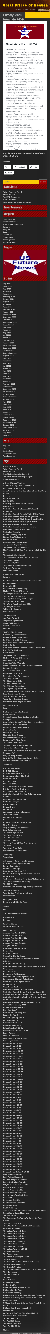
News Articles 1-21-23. (12, 1043)
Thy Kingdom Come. (12, 606)
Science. (6, 232)
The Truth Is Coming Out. (14, 1264)
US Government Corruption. (16, 914)
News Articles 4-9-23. (12, 1110)
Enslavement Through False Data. (18, 979)
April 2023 (7, 335)
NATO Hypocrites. (11, 1041)
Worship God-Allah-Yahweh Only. (17, 202)
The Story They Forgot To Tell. (16, 1257)
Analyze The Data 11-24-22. (15, 938)
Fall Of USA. (8, 501)
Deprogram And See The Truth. (16, 776)
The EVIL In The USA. (12, 1223)
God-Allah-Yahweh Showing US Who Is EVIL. (22, 1002)
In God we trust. (10, 540)
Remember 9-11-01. (11, 1200)
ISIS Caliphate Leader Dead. (15, 542)
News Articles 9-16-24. (12, 1162)
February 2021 (9, 384)
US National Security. (12, 1293)
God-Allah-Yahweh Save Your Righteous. (21, 517)
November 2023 (9, 317)
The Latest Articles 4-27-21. (15, 1239)
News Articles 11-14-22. (13, 1066)
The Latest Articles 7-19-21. (15, 1244)
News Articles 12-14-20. (13, 1077)
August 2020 (8, 399)
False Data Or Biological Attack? (17, 982)
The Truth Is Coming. (12, 1267)
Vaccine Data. (9, 1311)
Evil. (5, 910)
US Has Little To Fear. (12, 1290)
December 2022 (9, 345)
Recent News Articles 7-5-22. (15, 1195)
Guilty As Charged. (11, 802)
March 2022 (8, 368)
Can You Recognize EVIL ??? (16, 773)
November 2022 (9, 348)
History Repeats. (10, 804)
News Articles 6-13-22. (12, 1123)
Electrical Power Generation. (15, 725)
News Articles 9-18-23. (12, 1164)
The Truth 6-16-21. (11, 1259)
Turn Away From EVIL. (12, 848)
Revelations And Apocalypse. (16, 676)
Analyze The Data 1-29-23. (14, 933)
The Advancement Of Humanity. (17, 881)
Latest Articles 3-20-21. (13, 1023)
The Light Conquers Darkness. (16, 689)
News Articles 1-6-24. (12, 1048)
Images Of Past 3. (10, 1015)
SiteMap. (6, 1330)
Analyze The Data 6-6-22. (14, 946)
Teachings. (7, 235)
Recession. (8, 1198)
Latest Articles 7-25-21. (13, 1028)
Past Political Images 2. (13, 1177)
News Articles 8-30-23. (12, 1151)
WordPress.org (9, 456)
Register (6, 446)
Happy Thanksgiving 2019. (15, 534)
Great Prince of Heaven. (13, 224)
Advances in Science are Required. (18, 861)
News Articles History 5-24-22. (16, 1172)
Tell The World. (9, 1216)
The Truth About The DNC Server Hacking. (21, 1262)
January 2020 (8, 417)
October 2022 (8, 350)
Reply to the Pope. (11, 705)
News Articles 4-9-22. (12, 1108)
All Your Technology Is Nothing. (17, 863)
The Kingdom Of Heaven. (14, 596)
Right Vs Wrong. (10, 1208)
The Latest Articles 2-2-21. (14, 1231)
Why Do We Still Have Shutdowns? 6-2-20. (21, 758)
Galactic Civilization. (12, 987)
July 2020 (7, 402)
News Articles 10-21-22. (13, 1059)
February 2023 (9, 340)
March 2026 (8, 294)
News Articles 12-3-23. (12, 1082)
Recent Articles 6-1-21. (13, 1190)
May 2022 (7, 363)
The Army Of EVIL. (11, 678)
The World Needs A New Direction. (18, 745)
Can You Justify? (10, 953)
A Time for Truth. (10, 200)
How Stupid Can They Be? (14, 871)
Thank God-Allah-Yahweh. (14, 555)
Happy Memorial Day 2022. (14, 1005)
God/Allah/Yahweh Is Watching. (17, 529)
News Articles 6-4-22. (12, 1141)
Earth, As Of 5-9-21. (11, 779)
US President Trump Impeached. (17, 1308)
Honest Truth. (9, 807)
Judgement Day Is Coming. (15, 545)
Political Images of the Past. (15, 1180)
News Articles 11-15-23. (13, 1069)
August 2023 (8, 325)
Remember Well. (10, 1205)
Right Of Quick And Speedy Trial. (17, 822)
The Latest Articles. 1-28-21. (15, 1249)
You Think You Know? (13, 1323)
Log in (5, 448)
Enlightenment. (10, 583)
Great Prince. (8, 653)
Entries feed (8, 451)
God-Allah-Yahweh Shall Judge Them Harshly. (23, 519)
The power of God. (11, 560)
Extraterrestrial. (9, 219)
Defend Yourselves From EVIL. (16, 637)
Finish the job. (9, 195)
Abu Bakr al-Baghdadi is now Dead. (18, 486)
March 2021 (8, 381)
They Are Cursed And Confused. (17, 565)
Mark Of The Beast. (11, 1036)
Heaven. (6, 227)
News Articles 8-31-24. (12, 1154)
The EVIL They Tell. (11, 840)
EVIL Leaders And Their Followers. (18, 786)
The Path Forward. (11, 1251)
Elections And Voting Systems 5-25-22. (20, 977)
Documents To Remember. (14, 974)
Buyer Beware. (9, 714)
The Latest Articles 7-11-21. (15, 1241)
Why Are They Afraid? (12, 756)
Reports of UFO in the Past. (15, 902)
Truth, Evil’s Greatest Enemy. (15, 699)
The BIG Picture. (10, 884)
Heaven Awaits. (10, 730)
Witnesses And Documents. (15, 1316)
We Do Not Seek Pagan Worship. (17, 702)
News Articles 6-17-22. (12, 1128)
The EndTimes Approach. (14, 684)
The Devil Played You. (12, 835)
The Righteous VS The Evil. (15, 601)
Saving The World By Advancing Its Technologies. (25, 1210)
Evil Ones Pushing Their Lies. (16, 789)
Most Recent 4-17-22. (12, 660)
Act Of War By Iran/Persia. (14, 488)
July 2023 (7, 327)
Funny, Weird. (9, 984)
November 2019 (9, 422)
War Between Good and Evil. (15, 851)
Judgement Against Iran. (13, 621)
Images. (6, 906)
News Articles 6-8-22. (12, 1144)
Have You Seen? (10, 1010)
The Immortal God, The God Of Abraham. (21, 558)
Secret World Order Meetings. (16, 1213)
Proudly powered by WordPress (19, 1333)
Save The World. (10, 924)
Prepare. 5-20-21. (10, 668)
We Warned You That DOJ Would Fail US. (21, 1313)
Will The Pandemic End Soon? (16, 761)
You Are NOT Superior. (13, 1321)
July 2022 (7, 358)
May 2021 (7, 376)
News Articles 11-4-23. (12, 1074)
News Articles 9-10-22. (12, 1159)
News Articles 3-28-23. (12, 1095)
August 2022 (8, 356)
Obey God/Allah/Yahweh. (14, 663)
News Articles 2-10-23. (12, 1084)
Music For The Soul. (11, 626)
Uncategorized (9, 240)
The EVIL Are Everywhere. (14, 686)
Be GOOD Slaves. (10, 771)
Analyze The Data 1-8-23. (14, 935)
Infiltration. (8, 809)
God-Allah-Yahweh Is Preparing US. (18, 477)
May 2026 (7, 289)
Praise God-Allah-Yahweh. (14, 1182)
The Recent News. (11, 1254)
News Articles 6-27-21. (12, 1136)
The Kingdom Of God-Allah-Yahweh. (19, 594)
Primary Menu (12, 15)
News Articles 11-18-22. (13, 1072)
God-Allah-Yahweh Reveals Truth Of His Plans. (23, 514)
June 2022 (7, 361)
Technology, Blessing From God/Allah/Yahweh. (23, 879)
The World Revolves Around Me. (17, 604)
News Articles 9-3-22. (12, 1169)
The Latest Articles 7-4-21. (14, 1246)
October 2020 (8, 394)
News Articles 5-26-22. (12, 1115)
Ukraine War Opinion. (12, 1282)
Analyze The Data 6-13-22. (14, 943)
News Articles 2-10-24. (12, 1087)
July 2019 (7, 433)
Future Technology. (11, 869)
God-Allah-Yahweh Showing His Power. (20, 522)
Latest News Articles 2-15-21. (15, 1030)
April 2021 (7, 379)
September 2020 (10, 397)
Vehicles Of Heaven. (12, 609)
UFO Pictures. (9, 1280)
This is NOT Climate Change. (15, 748)
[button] (4, 263)
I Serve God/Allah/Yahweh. (14, 537)
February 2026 (9, 297)
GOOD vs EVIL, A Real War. (14, 799)
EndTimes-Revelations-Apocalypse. (18, 642)
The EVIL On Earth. (11, 838)
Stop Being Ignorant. (12, 830)
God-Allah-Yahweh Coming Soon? (18, 989)
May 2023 (7, 333)
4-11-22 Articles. (10, 930)
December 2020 (9, 389)
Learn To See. (9, 1033)
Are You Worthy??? (11, 768)
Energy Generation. (11, 866)
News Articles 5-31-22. (12, 1120)
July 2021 (7, 371)
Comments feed (9, 453)
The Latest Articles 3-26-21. (15, 1233)
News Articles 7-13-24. (12, 1149)
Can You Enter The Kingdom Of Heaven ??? (22, 581)
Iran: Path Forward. (11, 618)
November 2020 (9, 392)
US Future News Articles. (13, 926)
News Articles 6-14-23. (12, 1126)
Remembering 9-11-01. (13, 673)
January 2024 (8, 312)
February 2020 (9, 415)
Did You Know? (10, 971)
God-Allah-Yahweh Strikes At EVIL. (18, 524)
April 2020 (7, 410)
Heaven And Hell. (10, 586)
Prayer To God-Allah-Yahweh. (16, 1185)
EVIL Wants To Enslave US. (15, 791)
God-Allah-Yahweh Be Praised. (16, 474)
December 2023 (9, 315)
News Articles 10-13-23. (13, 1054)
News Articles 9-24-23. (12, 1167)
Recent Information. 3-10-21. (15, 671)
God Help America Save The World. (18, 504)
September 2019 (10, 428)
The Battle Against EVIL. (13, 833)
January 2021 (8, 386)
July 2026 (7, 284)
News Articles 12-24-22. (13, 1079)
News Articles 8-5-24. (12, 1156)
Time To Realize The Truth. (14, 696)
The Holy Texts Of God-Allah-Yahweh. (19, 843)
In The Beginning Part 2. (13, 1018)
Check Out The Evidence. (14, 956)
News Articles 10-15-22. (13, 1056)
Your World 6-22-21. (11, 1326)
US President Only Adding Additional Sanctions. (24, 1295)
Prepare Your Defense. (13, 817)
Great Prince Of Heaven (25, 5)
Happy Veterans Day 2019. (14, 1007)
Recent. (6, 820)
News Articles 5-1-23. (12, 1113)
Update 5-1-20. (9, 1285)
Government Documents (13, 574)
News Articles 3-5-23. (12, 1097)
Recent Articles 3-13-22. (13, 1187)
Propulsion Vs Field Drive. (14, 740)
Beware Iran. (8, 951)
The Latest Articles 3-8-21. (14, 1236)
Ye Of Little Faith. (10, 1318)
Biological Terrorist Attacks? (15, 712)
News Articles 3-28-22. (12, 1092)
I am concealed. (9, 615)
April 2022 (7, 366)
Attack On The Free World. (14, 948)
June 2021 (7, 374)
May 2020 (7, 407)
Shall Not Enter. (10, 825)
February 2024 (9, 309)
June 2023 (7, 330)
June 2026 (7, 286)
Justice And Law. (10, 815)
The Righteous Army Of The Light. (18, 599)
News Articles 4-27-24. (12, 1105)
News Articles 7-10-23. (12, 1146)
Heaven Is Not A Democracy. (15, 588)
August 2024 (8, 302)
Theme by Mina (36, 1333)
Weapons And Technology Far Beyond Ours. (22, 887)
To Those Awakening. (12, 568)
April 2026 (7, 291)
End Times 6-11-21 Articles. (15, 640)
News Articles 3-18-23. (12, 1090)
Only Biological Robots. (13, 1174)
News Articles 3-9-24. (12, 1100)
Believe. (6, 496)
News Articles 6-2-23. (12, 1131)
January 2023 (8, 343)
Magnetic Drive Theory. (13, 735)
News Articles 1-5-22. (12, 1046)
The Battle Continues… (13, 743)
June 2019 (7, 435)
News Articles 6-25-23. (12, 1133)
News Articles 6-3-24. (12, 1138)
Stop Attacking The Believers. (16, 827)
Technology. (8, 237)
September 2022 (10, 353)
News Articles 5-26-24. (12, 1118)
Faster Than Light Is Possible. (16, 727)
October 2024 (8, 299)
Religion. (6, 229)
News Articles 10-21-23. (13, 1061)
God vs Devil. (9, 645)
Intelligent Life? (10, 899)
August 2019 (8, 430)
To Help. (6, 1277)
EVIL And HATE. (10, 781)
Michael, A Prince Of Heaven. (15, 591)
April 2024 (7, 304)
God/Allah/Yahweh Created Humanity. (19, 527)
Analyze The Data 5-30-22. (14, 941)
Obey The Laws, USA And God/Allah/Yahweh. (22, 666)
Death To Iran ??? (11, 499)
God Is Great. (9, 506)
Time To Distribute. (11, 1275)
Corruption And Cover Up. (14, 964)
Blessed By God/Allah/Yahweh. (16, 635)
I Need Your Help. (10, 732)
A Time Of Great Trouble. (14, 483)
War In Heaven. (9, 612)
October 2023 (8, 320)
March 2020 (8, 412)
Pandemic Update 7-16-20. (14, 738)
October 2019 (8, 425)
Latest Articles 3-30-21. (13, 1025)
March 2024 (8, 307)
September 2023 (10, 322)
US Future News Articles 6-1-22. (17, 1287)
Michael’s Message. (11, 623)
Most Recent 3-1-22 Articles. (15, 1038)
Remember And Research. (14, 1203)
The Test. (7, 845)
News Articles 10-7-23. (12, 1064)
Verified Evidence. (11, 570)
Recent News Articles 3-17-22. (16, 1192)
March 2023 (8, 338)
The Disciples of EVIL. (12, 681)
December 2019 (9, 420)
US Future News (10, 242)
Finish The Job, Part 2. (12, 192)
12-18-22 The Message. (13, 632)
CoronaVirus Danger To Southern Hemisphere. (23, 722)
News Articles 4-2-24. (12, 1102)
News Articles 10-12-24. (13, 1051)
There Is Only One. (11, 563)
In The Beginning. (11, 1020)
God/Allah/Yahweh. (11, 222)
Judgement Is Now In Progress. (17, 812)
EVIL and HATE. (10, 784)
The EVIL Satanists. (11, 197)
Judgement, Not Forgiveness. (16, 547)
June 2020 (7, 404)
